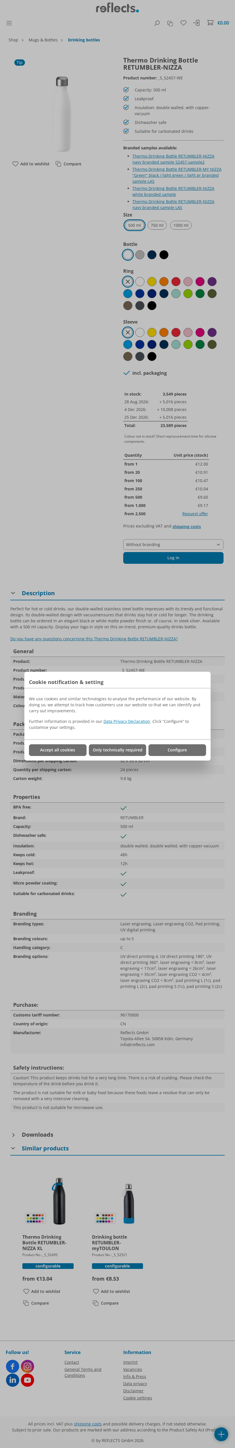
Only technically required (117, 750)
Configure (177, 750)
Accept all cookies (57, 750)
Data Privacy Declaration (126, 721)
